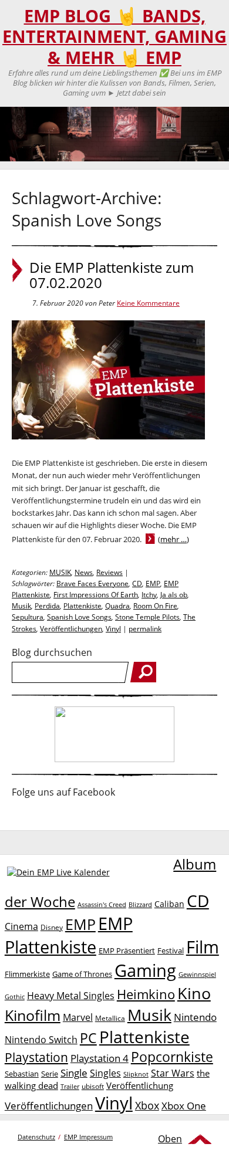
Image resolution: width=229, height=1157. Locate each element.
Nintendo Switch (41, 1039)
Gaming (145, 970)
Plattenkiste (82, 606)
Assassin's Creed (102, 905)
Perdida (47, 606)
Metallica (110, 1018)
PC (88, 1038)
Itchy (149, 595)
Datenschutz (36, 1136)
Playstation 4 (99, 1058)
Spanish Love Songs (79, 617)
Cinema (21, 926)
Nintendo (195, 1017)
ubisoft (93, 1086)
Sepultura (27, 617)
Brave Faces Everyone (92, 583)
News (84, 572)
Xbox (147, 1105)
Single (73, 1073)
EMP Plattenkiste (69, 935)
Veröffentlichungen (71, 629)
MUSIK (60, 572)
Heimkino (146, 994)
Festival (170, 950)
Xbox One (183, 1105)
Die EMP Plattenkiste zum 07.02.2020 (111, 275)
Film (202, 947)
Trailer (69, 1086)
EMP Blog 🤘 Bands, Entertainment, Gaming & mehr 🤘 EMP (114, 36)
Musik (21, 606)
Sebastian (22, 1073)
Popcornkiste (172, 1057)
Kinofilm (32, 1015)
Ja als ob (173, 595)
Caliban (169, 903)
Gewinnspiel (197, 974)
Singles (105, 1073)
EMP (153, 583)
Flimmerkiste (27, 974)
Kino (194, 993)
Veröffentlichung (139, 1085)
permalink (145, 629)
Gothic (15, 996)
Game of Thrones (82, 974)
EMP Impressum (88, 1136)
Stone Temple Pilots (147, 617)
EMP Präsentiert (127, 950)
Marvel (78, 1017)
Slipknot (136, 1074)
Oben (170, 1138)
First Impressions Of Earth (95, 595)
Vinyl (113, 629)
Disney (52, 927)
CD (137, 583)
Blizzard (140, 905)
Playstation (36, 1057)
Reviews (109, 572)
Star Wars (172, 1073)
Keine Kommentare (148, 303)
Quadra (117, 606)
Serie (49, 1073)
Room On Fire (155, 606)
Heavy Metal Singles (70, 995)
